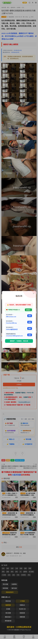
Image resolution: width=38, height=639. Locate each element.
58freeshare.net (11, 316)
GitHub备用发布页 (12, 329)
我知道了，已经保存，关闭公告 (19, 341)
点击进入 (28, 309)
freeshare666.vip (11, 323)
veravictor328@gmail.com (14, 336)
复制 (29, 315)
